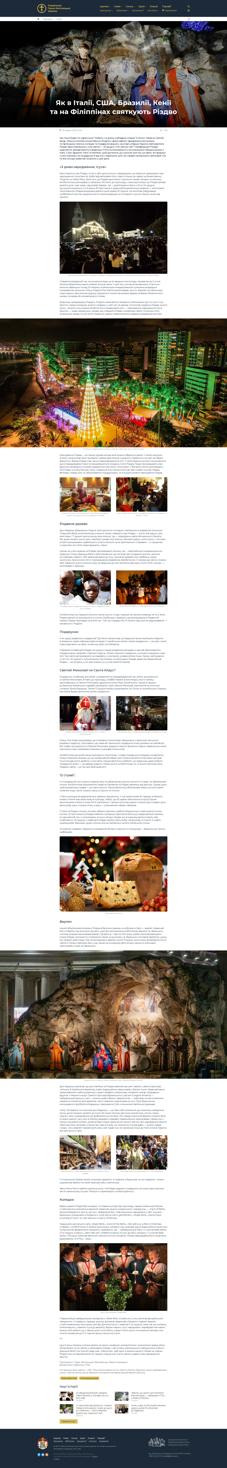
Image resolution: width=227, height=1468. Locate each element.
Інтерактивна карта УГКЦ (178, 1445)
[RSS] (46, 1454)
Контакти (93, 1441)
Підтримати (104, 1441)
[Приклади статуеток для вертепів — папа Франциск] (141, 1136)
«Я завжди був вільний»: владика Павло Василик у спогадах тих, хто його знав (92, 1395)
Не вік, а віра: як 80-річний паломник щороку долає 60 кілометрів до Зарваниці (148, 1408)
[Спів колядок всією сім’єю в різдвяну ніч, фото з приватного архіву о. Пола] (141, 478)
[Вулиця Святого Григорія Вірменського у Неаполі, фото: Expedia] (85, 1136)
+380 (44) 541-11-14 (156, 1456)
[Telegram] (42, 1454)
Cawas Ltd (68, 1449)
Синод (74, 1438)
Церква (57, 1438)
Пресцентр (58, 1441)
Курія (82, 1438)
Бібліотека (69, 1441)
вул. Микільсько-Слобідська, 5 (161, 1453)
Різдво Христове (69, 1378)
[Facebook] (38, 1454)
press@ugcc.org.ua (171, 1456)
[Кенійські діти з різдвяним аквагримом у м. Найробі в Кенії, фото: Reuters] (85, 572)
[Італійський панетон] (113, 838)
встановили (153, 940)
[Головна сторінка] (38, 19)
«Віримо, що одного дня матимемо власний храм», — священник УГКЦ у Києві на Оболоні (147, 1395)
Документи (81, 1441)
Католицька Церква (89, 1378)
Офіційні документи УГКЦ (178, 1442)
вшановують (66, 1239)
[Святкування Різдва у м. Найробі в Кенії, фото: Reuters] (141, 572)
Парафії (101, 1438)
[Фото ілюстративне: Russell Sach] (113, 1244)
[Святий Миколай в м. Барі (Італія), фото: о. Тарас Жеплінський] (85, 697)
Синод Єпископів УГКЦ (177, 1440)
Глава (66, 1438)
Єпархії (91, 1438)
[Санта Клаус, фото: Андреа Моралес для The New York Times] (141, 697)
